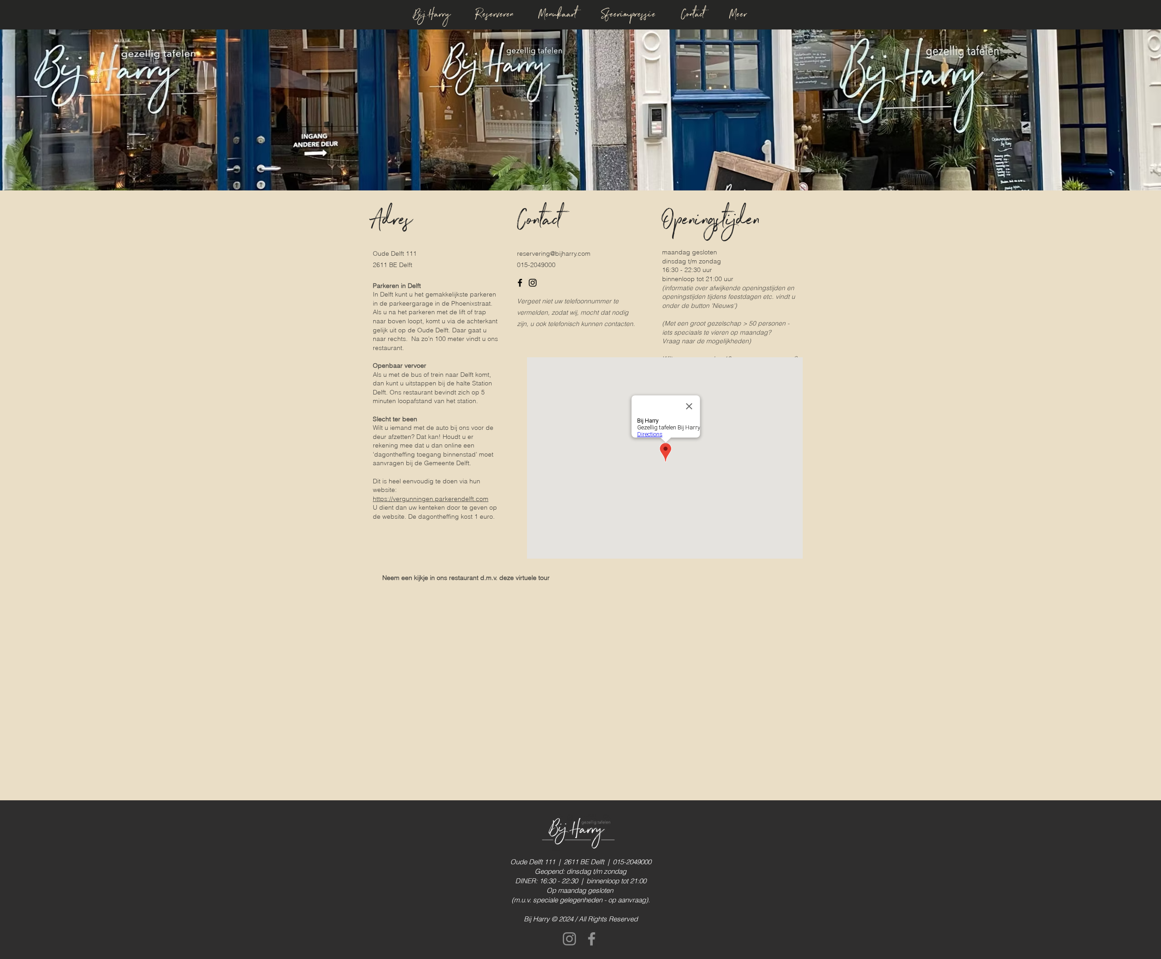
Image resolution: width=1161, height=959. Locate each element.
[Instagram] (532, 282)
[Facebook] (520, 282)
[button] (738, 12)
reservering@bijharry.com (553, 253)
